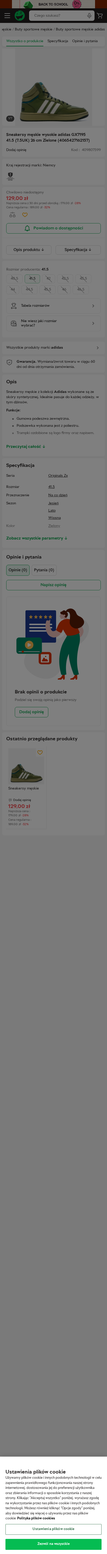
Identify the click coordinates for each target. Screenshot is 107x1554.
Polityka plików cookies (36, 1518)
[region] (53, 1505)
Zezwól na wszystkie (53, 1544)
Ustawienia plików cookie (53, 1529)
